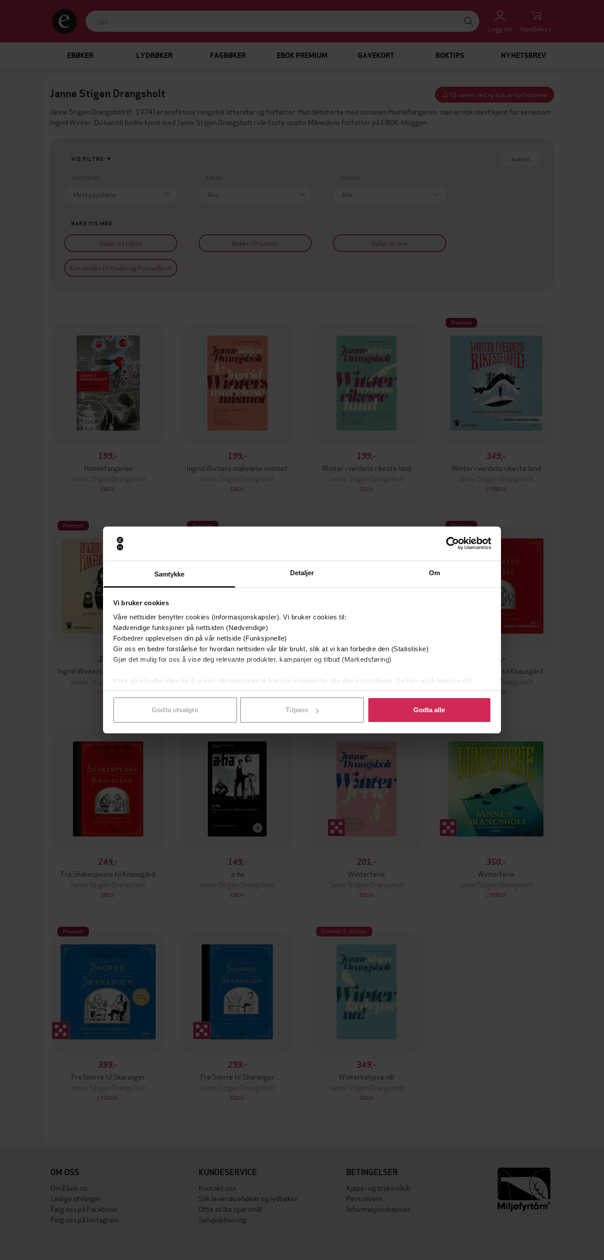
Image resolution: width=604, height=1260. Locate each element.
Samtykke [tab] (169, 574)
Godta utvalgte (175, 710)
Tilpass (297, 710)
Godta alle (429, 710)
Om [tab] (434, 573)
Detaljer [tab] (302, 573)
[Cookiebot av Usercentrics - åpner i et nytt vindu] (452, 543)
